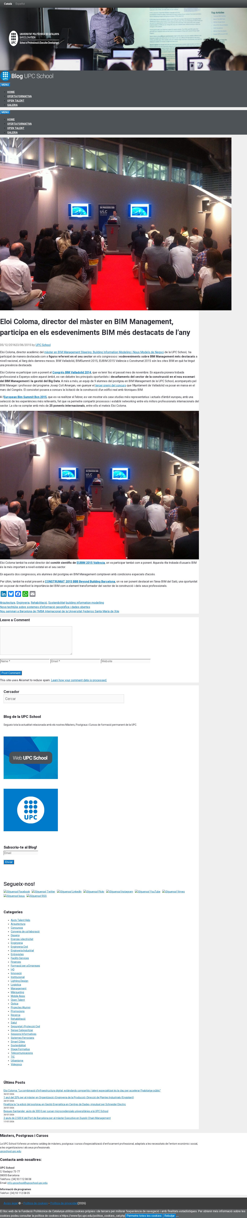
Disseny (15, 935)
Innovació (16, 973)
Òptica (14, 1003)
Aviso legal (11, 1203)
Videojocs (16, 1064)
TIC (13, 1056)
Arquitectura (7, 602)
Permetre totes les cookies (144, 1215)
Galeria (12, 105)
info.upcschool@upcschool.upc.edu (27, 1182)
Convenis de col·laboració (25, 931)
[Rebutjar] (177, 1216)
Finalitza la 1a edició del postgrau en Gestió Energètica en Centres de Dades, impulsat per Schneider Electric (65, 1104)
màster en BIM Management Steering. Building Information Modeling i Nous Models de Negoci (104, 352)
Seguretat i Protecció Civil (25, 1026)
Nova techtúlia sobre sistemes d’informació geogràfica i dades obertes (45, 607)
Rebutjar (169, 1215)
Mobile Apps (18, 996)
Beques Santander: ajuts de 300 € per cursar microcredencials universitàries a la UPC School (56, 1111)
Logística (16, 984)
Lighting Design (19, 980)
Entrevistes (17, 954)
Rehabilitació (39, 602)
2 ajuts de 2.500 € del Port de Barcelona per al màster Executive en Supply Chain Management (57, 1118)
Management (18, 988)
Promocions (18, 1011)
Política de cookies (35, 1203)
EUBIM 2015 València (91, 562)
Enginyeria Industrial (22, 950)
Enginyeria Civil (19, 946)
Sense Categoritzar (22, 1030)
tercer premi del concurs (110, 385)
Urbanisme (17, 1060)
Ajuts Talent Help (20, 920)
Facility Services (20, 958)
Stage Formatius (20, 1049)
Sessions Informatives (23, 1034)
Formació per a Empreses (25, 965)
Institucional (18, 977)
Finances (16, 961)
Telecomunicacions (22, 1053)
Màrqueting (17, 992)
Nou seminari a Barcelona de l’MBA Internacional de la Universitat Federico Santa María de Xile (59, 611)
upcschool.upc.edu (10, 1151)
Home (11, 92)
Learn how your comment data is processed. (79, 680)
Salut (14, 1022)
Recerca (15, 1015)
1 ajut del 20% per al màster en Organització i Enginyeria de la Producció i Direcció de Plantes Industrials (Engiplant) (69, 1097)
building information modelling (85, 602)
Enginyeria (22, 602)
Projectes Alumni (20, 1007)
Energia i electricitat (22, 939)
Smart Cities (18, 1041)
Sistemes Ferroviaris (22, 1037)
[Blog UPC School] (27, 80)
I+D (12, 969)
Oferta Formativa (19, 96)
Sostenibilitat (56, 602)
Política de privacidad (64, 1203)
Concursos (17, 927)
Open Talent (15, 100)
